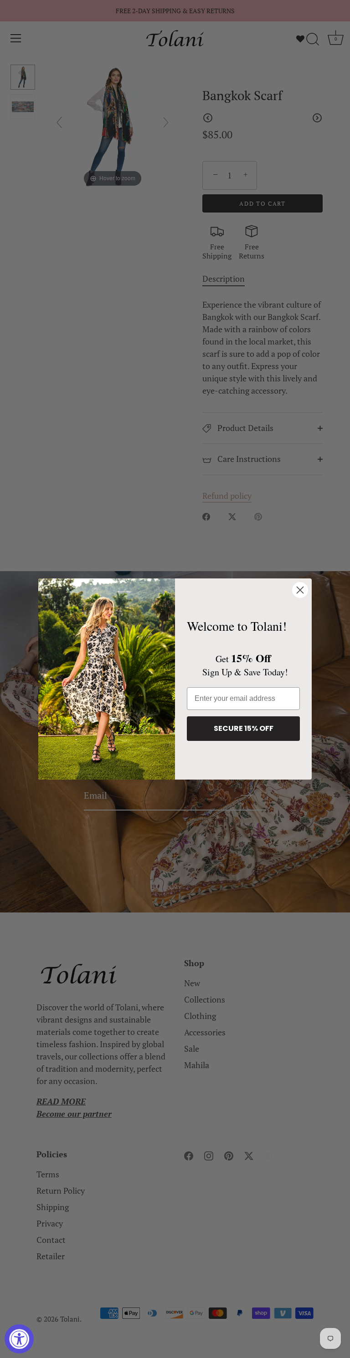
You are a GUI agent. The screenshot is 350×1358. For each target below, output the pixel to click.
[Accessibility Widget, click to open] (19, 1338)
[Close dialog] (300, 590)
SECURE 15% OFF (243, 728)
